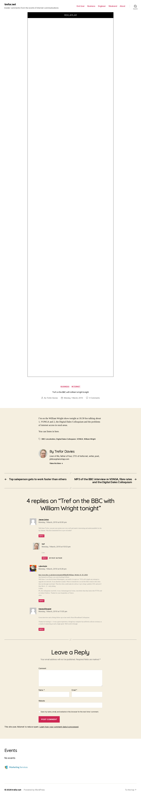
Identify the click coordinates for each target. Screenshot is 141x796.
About (122, 6)
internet (76, 387)
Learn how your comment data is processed (58, 727)
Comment (42, 668)
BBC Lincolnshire (48, 439)
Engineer (102, 6)
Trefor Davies (52, 398)
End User (81, 6)
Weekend (113, 6)
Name (42, 690)
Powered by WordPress (34, 790)
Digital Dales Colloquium (66, 439)
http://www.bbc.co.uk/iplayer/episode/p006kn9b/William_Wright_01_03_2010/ (63, 575)
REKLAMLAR (70, 15)
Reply (41, 536)
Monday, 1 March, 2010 (73, 398)
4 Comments (94, 398)
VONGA (80, 439)
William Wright (90, 439)
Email (74, 690)
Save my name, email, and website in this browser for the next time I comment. (70, 712)
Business (91, 6)
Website (42, 701)
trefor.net (10, 4)
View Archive (56, 463)
